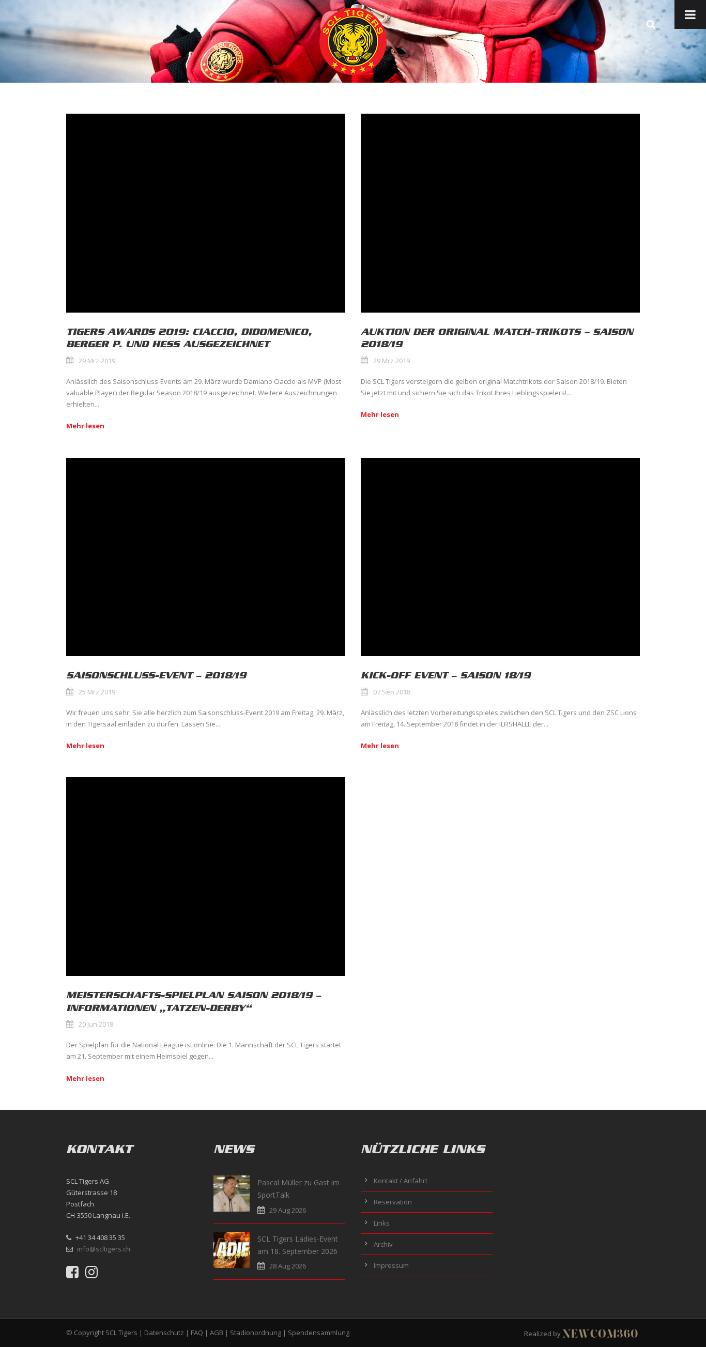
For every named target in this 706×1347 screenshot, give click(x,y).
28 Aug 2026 (287, 1266)
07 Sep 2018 (391, 691)
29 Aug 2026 (287, 1210)
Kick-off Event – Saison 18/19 (445, 675)
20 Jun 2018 (96, 1024)
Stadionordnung (255, 1332)
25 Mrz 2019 (97, 691)
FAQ (197, 1332)
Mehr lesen (85, 425)
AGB (216, 1332)
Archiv (383, 1244)
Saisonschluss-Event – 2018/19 (156, 675)
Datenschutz (164, 1332)
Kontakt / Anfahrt (400, 1180)
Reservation (393, 1201)
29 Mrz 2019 (97, 360)
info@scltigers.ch (103, 1248)
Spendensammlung (318, 1332)
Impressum (391, 1265)
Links (382, 1223)
